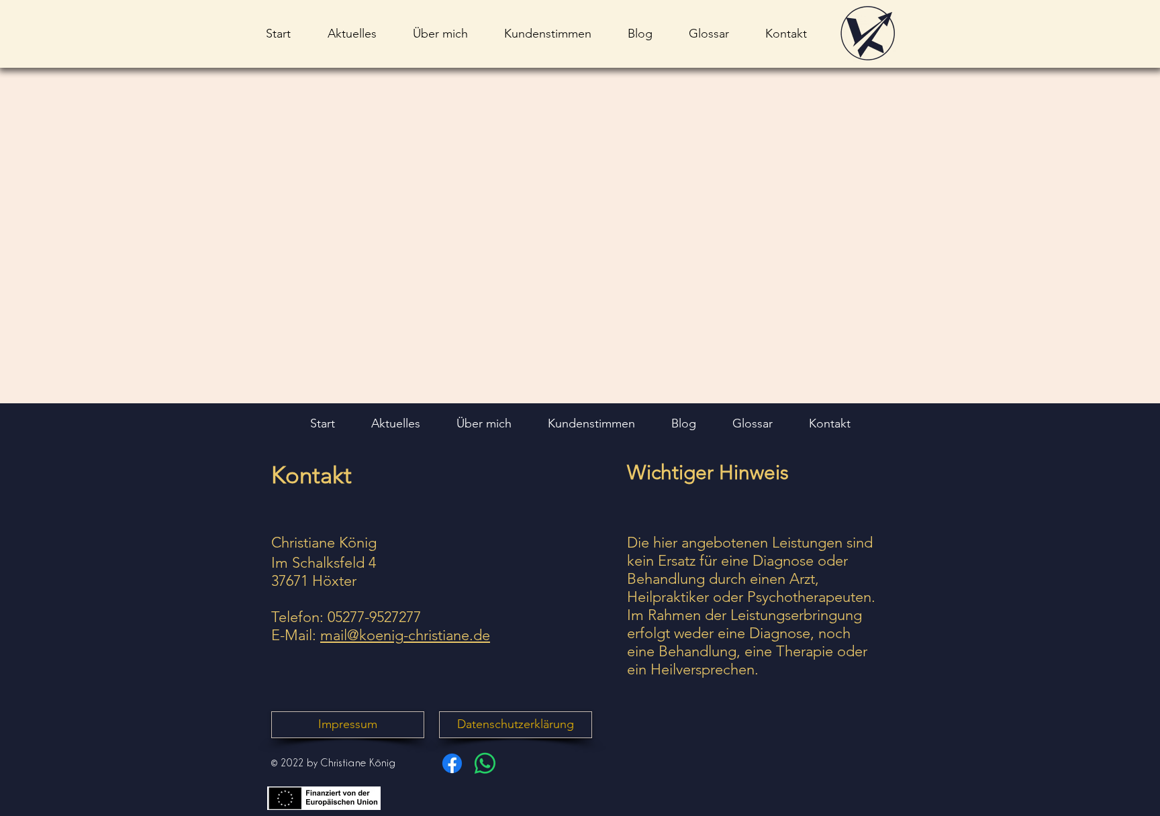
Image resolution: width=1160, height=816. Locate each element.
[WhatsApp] (485, 763)
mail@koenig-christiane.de (405, 635)
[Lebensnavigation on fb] (452, 763)
